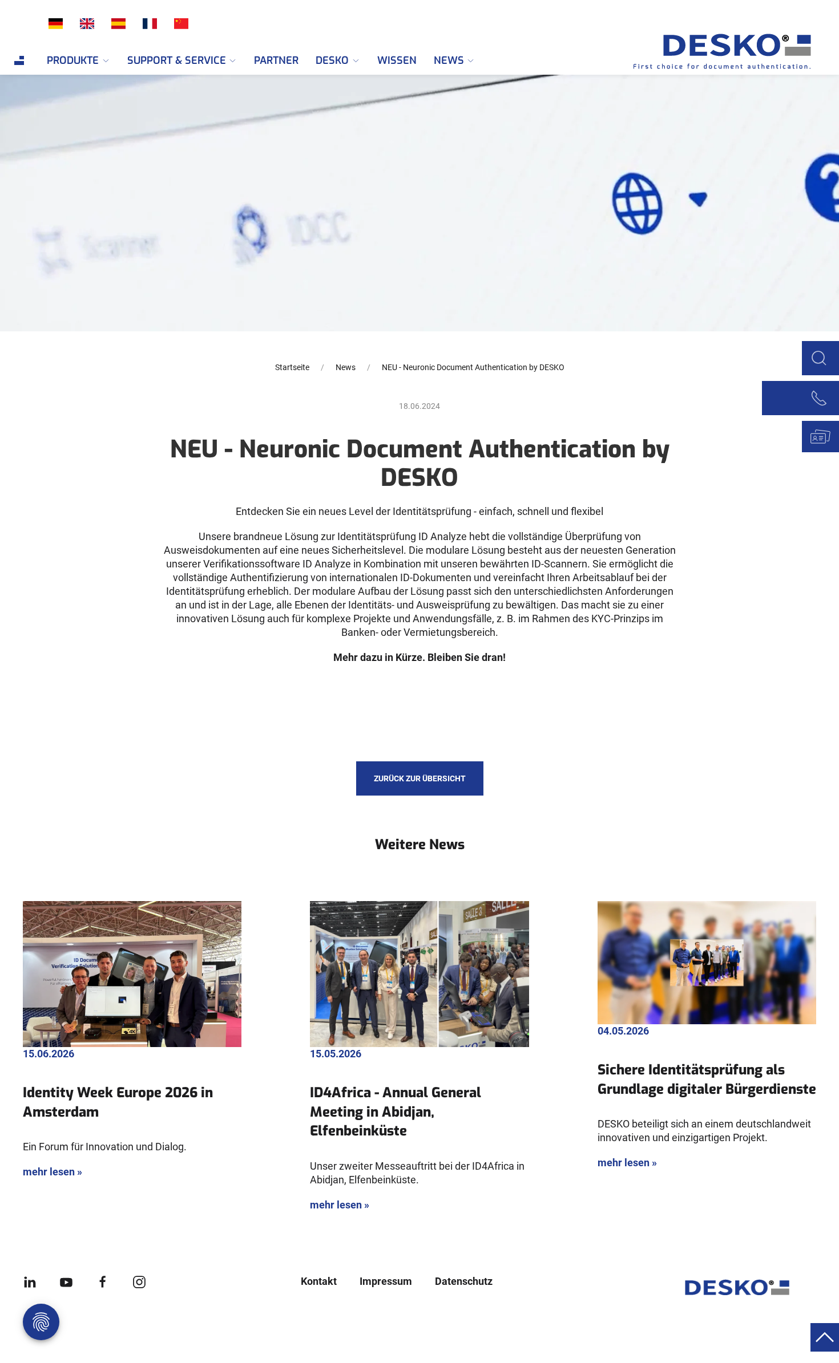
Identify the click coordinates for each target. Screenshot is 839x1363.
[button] (819, 357)
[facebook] (103, 1281)
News (346, 367)
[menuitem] (19, 60)
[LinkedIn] (30, 1281)
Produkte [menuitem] (73, 60)
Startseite (292, 367)
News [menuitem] (449, 60)
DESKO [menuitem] (332, 60)
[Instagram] (139, 1281)
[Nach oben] (824, 1336)
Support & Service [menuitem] (176, 60)
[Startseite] (707, 52)
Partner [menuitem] (276, 60)
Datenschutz (464, 1281)
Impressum (386, 1281)
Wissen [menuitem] (397, 60)
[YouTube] (66, 1281)
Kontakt (319, 1281)
